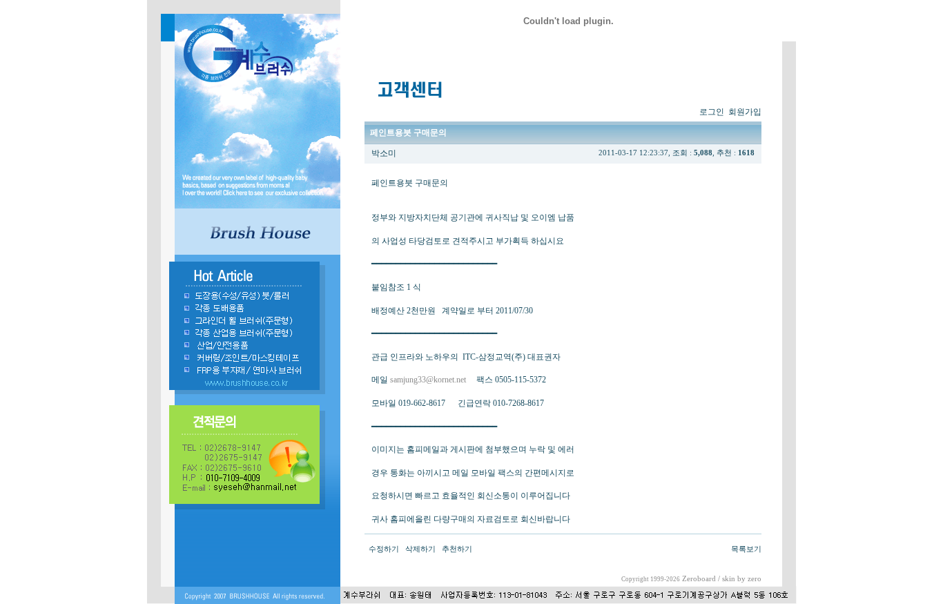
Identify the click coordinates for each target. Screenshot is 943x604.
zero (754, 579)
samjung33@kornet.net (428, 379)
